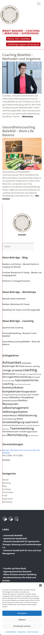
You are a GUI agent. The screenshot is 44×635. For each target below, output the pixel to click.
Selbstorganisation (15, 412)
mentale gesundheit (24, 395)
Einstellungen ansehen (22, 626)
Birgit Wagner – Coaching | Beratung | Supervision (21, 32)
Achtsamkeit (11, 362)
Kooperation (29, 391)
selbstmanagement (15, 408)
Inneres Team (18, 384)
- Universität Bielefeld (12, 535)
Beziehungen (8, 366)
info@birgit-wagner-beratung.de (23, 44)
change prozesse (12, 370)
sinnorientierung (9, 419)
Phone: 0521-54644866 (19, 38)
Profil (4, 495)
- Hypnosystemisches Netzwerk (16, 571)
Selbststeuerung (27, 415)
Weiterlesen (27, 116)
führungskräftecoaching (33, 374)
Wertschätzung (17, 435)
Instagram (4, 518)
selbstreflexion (9, 415)
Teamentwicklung (22, 428)
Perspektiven (27, 397)
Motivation (15, 397)
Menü (38, 3)
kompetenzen (11, 391)
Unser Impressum (33, 632)
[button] (40, 585)
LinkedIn (10, 518)
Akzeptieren (22, 613)
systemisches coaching (25, 425)
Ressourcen (10, 404)
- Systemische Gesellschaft (14, 538)
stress (19, 418)
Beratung (6, 483)
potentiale (6, 400)
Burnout (20, 366)
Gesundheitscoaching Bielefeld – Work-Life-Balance (18, 131)
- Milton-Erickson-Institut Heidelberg (19, 574)
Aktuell (5, 479)
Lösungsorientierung (9, 395)
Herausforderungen (8, 380)
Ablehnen (22, 620)
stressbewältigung (13, 422)
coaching (30, 370)
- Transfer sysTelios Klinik (14, 568)
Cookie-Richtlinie (11, 632)
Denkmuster (9, 373)
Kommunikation (12, 387)
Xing (16, 518)
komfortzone (27, 384)
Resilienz (22, 400)
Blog (4, 486)
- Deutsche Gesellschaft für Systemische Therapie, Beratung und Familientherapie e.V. (21, 544)
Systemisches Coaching (12, 327)
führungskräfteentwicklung (16, 376)
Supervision (7, 498)
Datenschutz (21, 632)
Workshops (7, 502)
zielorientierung (33, 435)
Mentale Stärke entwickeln (14, 298)
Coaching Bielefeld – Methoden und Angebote (21, 56)
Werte (4, 435)
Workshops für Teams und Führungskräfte (21, 310)
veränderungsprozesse (28, 431)
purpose (14, 400)
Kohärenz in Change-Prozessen (16, 281)
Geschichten (7, 492)
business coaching (32, 366)
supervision (31, 422)
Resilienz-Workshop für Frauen (16, 304)
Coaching (6, 489)
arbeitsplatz (26, 363)
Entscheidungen (21, 374)
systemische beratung (10, 425)
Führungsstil (35, 377)
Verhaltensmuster (10, 431)
